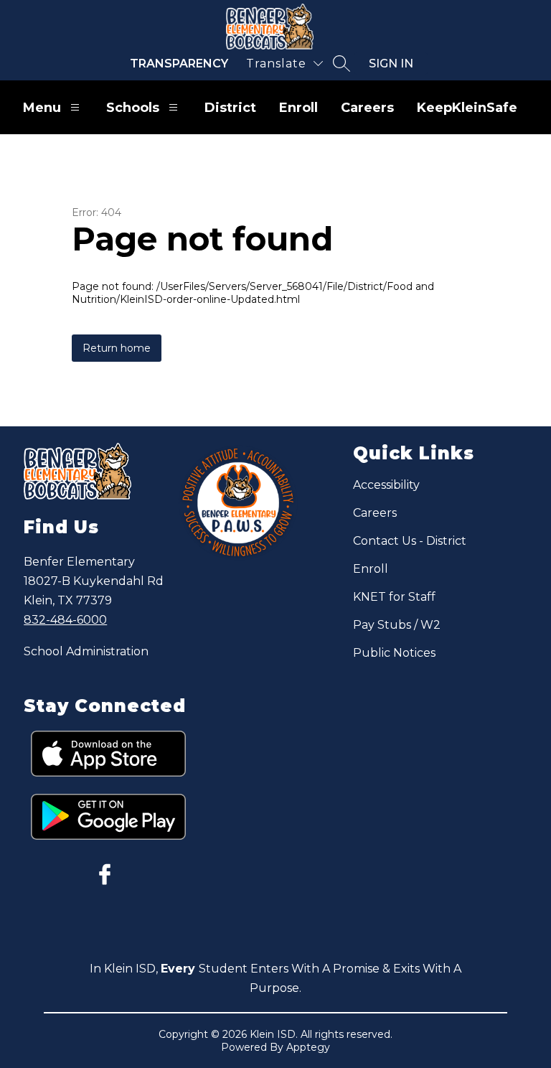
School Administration (86, 651)
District (230, 108)
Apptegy (308, 1047)
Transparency (179, 63)
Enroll (298, 108)
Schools (132, 108)
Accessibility (386, 485)
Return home (117, 348)
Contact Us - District (409, 541)
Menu (42, 108)
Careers (367, 108)
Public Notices (394, 653)
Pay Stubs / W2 (397, 625)
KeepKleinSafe (467, 108)
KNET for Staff (394, 597)
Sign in (391, 63)
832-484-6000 (65, 620)
